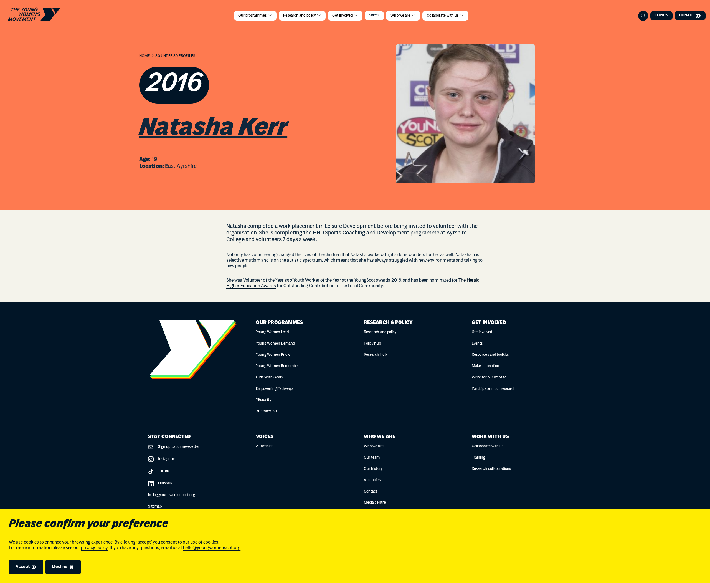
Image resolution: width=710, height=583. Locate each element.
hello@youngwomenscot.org (211, 548)
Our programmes (252, 15)
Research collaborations (491, 469)
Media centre (375, 502)
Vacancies (372, 480)
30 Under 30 (266, 411)
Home (144, 56)
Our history (373, 469)
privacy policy (94, 548)
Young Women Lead (272, 332)
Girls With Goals (269, 377)
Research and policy (299, 15)
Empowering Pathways (274, 389)
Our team (372, 458)
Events (477, 343)
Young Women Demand (275, 343)
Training (478, 458)
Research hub (375, 355)
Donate (686, 15)
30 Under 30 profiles (175, 56)
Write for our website (489, 377)
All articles (264, 446)
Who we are (400, 15)
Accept (23, 567)
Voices (374, 15)
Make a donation (485, 366)
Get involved (342, 15)
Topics (661, 15)
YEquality (263, 400)
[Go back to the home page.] (34, 14)
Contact (370, 491)
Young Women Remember (277, 366)
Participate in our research (494, 389)
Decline (59, 567)
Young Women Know (273, 355)
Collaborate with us (443, 15)
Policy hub (372, 343)
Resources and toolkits (490, 355)
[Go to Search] (643, 16)
